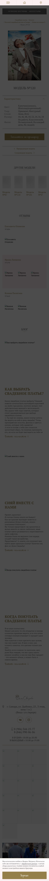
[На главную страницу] (24, 2)
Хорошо (24, 875)
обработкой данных (29, 863)
